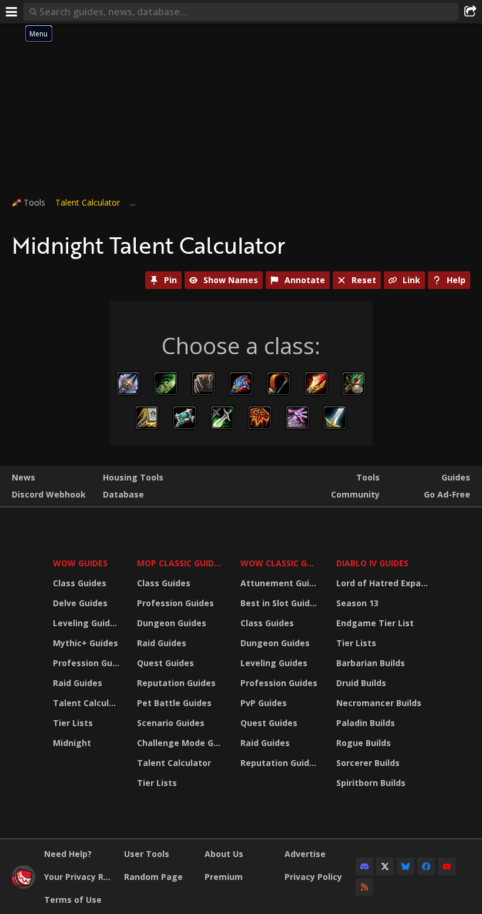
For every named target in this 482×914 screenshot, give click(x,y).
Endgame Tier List (375, 623)
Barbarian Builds (370, 662)
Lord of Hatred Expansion (384, 583)
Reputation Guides (176, 682)
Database (123, 494)
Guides (455, 477)
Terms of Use (73, 899)
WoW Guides (80, 563)
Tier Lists (73, 722)
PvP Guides (263, 702)
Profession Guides (87, 662)
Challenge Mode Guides (181, 742)
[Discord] (364, 866)
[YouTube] (447, 866)
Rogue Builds (363, 742)
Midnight (72, 742)
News (23, 477)
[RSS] (364, 887)
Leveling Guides (86, 623)
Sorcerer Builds (368, 762)
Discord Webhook (49, 494)
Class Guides (79, 583)
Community (355, 494)
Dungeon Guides (171, 623)
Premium (224, 876)
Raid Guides (77, 682)
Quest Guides (165, 662)
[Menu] (12, 11)
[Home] (23, 885)
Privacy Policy (313, 876)
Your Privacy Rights (79, 876)
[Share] (470, 11)
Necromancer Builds (378, 702)
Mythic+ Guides (85, 642)
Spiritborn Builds (371, 782)
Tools (368, 477)
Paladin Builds (365, 722)
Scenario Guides (171, 722)
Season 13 (357, 603)
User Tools (146, 853)
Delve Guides (80, 603)
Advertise (305, 853)
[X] (385, 866)
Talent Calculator (87, 202)
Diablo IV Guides (372, 563)
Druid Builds (361, 682)
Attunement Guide (280, 583)
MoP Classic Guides (180, 563)
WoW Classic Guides (280, 563)
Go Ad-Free (447, 494)
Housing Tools (133, 477)
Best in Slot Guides (280, 603)
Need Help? (68, 853)
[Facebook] (426, 866)
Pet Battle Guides (174, 702)
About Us (224, 853)
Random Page (153, 876)
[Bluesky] (405, 866)
